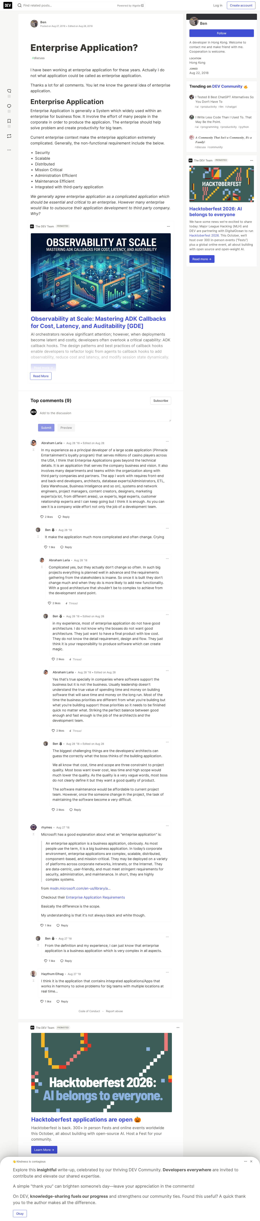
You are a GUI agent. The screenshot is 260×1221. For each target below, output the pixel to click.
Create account (241, 5)
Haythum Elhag (52, 974)
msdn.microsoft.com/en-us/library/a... (80, 888)
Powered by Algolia (129, 5)
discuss (38, 58)
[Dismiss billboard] (251, 1161)
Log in (217, 5)
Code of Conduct (89, 1011)
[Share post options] (9, 150)
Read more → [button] (201, 259)
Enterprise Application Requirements (95, 897)
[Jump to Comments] (9, 108)
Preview (66, 428)
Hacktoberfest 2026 (204, 235)
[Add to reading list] (9, 123)
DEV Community (227, 86)
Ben (43, 22)
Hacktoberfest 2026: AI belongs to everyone (215, 211)
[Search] (19, 5)
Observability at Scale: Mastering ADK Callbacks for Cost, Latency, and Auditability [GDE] (98, 322)
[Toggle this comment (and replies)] (33, 450)
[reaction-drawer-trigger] (9, 93)
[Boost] (9, 136)
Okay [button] (20, 1213)
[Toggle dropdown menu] (168, 226)
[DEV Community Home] (8, 5)
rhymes (46, 827)
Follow (221, 33)
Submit (46, 428)
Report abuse (114, 1011)
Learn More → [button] (44, 1150)
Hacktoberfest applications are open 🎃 (86, 1119)
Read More (41, 376)
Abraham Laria (51, 443)
